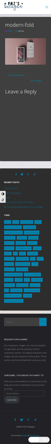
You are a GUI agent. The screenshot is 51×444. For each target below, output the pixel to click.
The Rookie (22, 285)
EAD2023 (32, 243)
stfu (26, 279)
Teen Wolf (37, 279)
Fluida (24, 435)
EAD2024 (9, 248)
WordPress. (34, 435)
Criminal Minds (32, 232)
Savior (7, 197)
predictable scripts (13, 274)
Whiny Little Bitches (14, 301)
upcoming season (13, 295)
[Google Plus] (28, 174)
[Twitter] (22, 174)
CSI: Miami (10, 237)
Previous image (16, 75)
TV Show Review (32, 290)
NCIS (35, 264)
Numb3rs (9, 269)
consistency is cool (13, 232)
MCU (40, 258)
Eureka (37, 248)
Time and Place (11, 188)
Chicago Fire (29, 227)
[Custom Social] (34, 174)
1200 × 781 (13, 31)
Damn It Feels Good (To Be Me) (18, 202)
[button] (39, 440)
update (28, 295)
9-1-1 (8, 222)
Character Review (13, 227)
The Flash (9, 285)
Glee (22, 253)
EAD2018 (33, 237)
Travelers (35, 285)
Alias (16, 222)
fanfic (8, 253)
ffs (15, 253)
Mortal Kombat (23, 264)
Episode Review (23, 248)
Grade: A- (33, 253)
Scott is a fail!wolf (32, 274)
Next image (36, 80)
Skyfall (18, 279)
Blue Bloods (27, 222)
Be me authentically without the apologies (23, 207)
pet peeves (22, 269)
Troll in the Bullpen (12, 193)
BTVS (38, 222)
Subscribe (11, 399)
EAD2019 (9, 243)
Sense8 (9, 279)
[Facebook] (16, 174)
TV (7, 290)
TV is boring (16, 290)
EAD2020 (20, 243)
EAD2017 (22, 237)
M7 (32, 258)
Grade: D (9, 258)
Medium (9, 264)
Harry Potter (22, 258)
